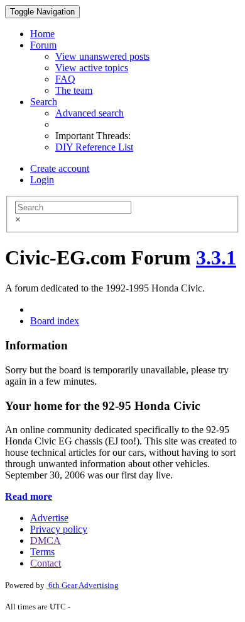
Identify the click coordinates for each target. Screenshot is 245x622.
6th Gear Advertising (82, 585)
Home (42, 33)
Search (43, 101)
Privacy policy (58, 529)
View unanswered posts (102, 56)
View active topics (91, 67)
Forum (43, 45)
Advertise (49, 517)
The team (73, 90)
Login (42, 179)
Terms (42, 551)
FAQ (65, 79)
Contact (45, 563)
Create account (59, 168)
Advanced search (89, 113)
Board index (54, 320)
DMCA (45, 540)
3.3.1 (216, 257)
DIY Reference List (94, 147)
